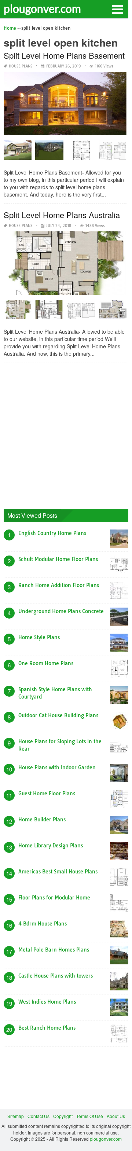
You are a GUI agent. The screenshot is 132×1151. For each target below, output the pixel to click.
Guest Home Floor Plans (46, 793)
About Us (116, 1116)
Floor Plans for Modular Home (54, 897)
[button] (117, 9)
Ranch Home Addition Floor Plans (58, 585)
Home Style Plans (39, 637)
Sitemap (15, 1116)
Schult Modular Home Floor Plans (58, 559)
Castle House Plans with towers (55, 975)
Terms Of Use (89, 1116)
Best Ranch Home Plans (47, 1027)
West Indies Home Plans (47, 1001)
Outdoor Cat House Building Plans (58, 715)
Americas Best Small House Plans (58, 871)
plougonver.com (42, 8)
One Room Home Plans (45, 663)
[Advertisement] (66, 435)
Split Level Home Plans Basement (64, 55)
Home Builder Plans (42, 819)
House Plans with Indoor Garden (57, 767)
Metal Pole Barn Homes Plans (53, 949)
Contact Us (38, 1116)
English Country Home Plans (52, 533)
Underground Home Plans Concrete (61, 611)
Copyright (63, 1116)
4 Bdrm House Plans (42, 923)
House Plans (20, 66)
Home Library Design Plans (50, 845)
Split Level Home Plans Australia (62, 214)
